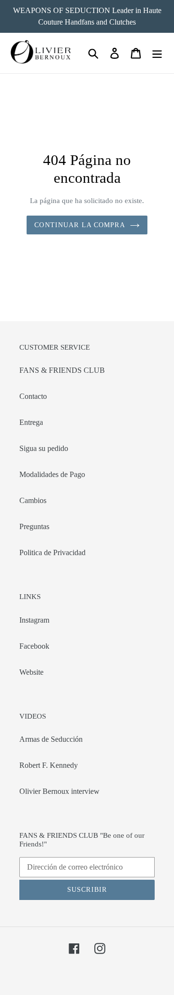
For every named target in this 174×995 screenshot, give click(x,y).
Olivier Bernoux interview (59, 791)
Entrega (31, 422)
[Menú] (157, 53)
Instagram (34, 620)
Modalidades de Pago (52, 474)
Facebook (34, 646)
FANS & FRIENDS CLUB (62, 370)
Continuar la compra (79, 225)
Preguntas (34, 526)
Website (31, 672)
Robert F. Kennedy (48, 765)
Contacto (33, 396)
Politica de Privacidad (52, 552)
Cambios (32, 500)
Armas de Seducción (51, 739)
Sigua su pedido (43, 448)
